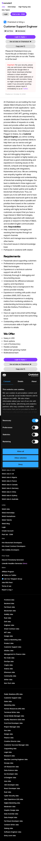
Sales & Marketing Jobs (12, 640)
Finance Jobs (8, 738)
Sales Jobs (8, 701)
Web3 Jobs (6, 509)
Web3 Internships (8, 513)
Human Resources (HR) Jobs (14, 709)
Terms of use (6, 586)
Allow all (20, 451)
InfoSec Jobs (8, 650)
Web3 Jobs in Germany (10, 488)
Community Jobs (10, 676)
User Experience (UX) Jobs (13, 799)
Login (6, 14)
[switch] (35, 428)
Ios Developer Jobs (11, 774)
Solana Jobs (8, 669)
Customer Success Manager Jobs (16, 745)
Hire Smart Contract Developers (13, 546)
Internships (12, 7)
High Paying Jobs (24, 7)
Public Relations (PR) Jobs (13, 694)
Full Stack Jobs (9, 607)
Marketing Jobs (9, 705)
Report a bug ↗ (7, 590)
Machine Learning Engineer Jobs (16, 759)
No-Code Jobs (9, 658)
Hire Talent (6, 10)
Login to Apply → (20, 37)
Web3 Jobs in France (9, 481)
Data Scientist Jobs (11, 814)
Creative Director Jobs (12, 741)
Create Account (7, 531)
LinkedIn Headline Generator (14, 563)
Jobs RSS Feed (7, 582)
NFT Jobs (7, 632)
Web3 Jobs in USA (8, 470)
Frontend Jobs (9, 600)
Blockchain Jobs (10, 611)
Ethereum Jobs (9, 672)
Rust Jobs (7, 618)
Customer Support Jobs (12, 647)
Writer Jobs (8, 679)
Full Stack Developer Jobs (13, 821)
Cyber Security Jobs (11, 796)
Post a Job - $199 (18, 14)
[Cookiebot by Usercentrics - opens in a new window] (28, 375)
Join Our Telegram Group (13, 579)
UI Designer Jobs (10, 777)
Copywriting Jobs (10, 748)
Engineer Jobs (9, 625)
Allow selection (20, 458)
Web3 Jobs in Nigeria (9, 477)
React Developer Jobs (12, 788)
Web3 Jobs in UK (8, 474)
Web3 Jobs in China (9, 492)
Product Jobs (8, 643)
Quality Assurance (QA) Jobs (14, 719)
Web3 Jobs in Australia (10, 499)
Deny (20, 464)
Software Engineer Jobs (12, 832)
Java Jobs (7, 781)
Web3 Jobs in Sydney (9, 495)
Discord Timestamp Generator (13, 560)
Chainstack (11, 22)
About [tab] (34, 381)
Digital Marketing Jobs (12, 803)
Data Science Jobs (11, 770)
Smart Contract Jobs (11, 629)
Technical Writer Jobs (12, 712)
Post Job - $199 (7, 534)
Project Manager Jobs (12, 727)
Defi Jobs (7, 621)
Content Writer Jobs (11, 825)
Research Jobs (9, 756)
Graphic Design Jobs (11, 810)
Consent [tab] (7, 381)
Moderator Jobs (9, 806)
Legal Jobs (8, 752)
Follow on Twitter (10, 575)
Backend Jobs (9, 603)
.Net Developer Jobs (11, 785)
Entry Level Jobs (10, 835)
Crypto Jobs (8, 665)
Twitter (25, 89)
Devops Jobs (8, 763)
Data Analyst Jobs (10, 817)
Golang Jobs (8, 828)
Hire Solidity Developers (10, 550)
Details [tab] (20, 381)
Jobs (3, 7)
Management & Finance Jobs (14, 654)
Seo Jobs (7, 730)
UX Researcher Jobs (11, 767)
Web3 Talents (7, 520)
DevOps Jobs (9, 661)
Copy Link (19, 46)
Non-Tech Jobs (9, 683)
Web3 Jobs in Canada (10, 485)
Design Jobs (8, 636)
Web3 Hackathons (8, 516)
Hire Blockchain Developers (12, 543)
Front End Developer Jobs (13, 723)
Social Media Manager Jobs (14, 716)
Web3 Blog (6, 523)
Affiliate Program (8, 572)
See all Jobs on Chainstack (19, 41)
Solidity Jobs (8, 614)
